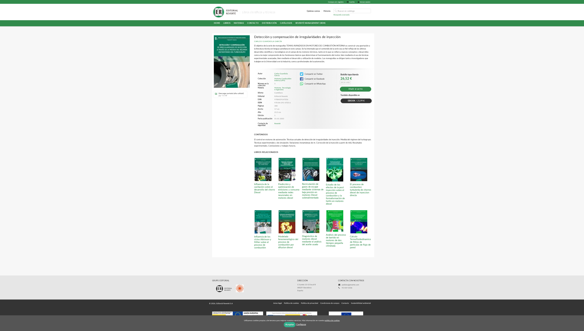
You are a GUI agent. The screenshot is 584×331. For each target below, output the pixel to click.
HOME (217, 23)
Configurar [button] (301, 325)
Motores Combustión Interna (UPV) (282, 79)
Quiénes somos (313, 11)
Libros (226, 23)
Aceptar (289, 324)
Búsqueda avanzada (341, 15)
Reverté (277, 123)
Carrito (352, 2)
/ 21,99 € (356, 101)
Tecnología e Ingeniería (282, 89)
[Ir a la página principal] (225, 11)
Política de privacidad (309, 303)
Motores (277, 88)
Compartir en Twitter (313, 74)
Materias (239, 23)
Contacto (253, 23)
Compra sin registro (336, 2)
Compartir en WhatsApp (315, 84)
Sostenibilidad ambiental (361, 303)
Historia (326, 11)
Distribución (269, 23)
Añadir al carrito (355, 89)
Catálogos (286, 23)
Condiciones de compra (329, 303)
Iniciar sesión (365, 2)
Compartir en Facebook (314, 79)
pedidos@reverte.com (350, 285)
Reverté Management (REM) (310, 23)
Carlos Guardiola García (268, 41)
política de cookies (332, 320)
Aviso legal (277, 303)
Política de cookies (291, 303)
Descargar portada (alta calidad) (231, 94)
